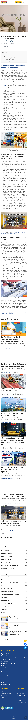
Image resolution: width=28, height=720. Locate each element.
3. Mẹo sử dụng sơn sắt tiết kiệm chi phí (12, 60)
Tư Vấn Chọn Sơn (6, 348)
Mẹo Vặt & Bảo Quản (6, 588)
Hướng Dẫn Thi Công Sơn (7, 577)
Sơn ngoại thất (20, 693)
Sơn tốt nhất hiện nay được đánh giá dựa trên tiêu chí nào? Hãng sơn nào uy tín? (12, 339)
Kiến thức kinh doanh (7, 478)
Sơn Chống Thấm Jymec (7, 591)
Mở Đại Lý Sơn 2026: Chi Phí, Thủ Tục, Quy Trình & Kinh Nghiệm (12, 469)
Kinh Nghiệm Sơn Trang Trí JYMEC (10, 582)
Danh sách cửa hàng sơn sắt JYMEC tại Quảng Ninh (13, 66)
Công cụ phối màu (21, 702)
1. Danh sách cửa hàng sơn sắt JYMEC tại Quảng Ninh (13, 55)
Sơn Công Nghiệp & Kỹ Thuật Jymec (11, 503)
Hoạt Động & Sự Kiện (6, 574)
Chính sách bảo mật (6, 693)
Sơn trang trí (20, 697)
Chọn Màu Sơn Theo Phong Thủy (9, 565)
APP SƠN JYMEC (5, 550)
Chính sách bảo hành (6, 692)
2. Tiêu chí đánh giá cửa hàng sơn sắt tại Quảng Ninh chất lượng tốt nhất (13, 58)
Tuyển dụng (4, 609)
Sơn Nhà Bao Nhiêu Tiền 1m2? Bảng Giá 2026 (18, 632)
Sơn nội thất (20, 692)
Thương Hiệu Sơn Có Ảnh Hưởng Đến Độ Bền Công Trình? (17, 617)
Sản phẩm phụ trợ (21, 701)
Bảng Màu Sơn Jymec (6, 556)
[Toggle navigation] (26, 2)
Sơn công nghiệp (21, 699)
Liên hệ (2, 697)
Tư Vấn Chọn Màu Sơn (6, 603)
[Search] (24, 2)
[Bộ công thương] (9, 708)
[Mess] (25, 644)
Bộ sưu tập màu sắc (6, 562)
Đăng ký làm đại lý (18, 2)
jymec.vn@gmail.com (6, 667)
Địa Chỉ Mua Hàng (6, 422)
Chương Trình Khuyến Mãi (7, 568)
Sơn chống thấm (21, 695)
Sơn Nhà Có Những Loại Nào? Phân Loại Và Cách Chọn (18, 624)
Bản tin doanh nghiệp (7, 41)
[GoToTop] (25, 717)
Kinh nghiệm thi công (6, 585)
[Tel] (25, 641)
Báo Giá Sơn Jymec (6, 559)
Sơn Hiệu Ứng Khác (6, 600)
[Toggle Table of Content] (24, 53)
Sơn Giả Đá (4, 597)
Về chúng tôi (4, 695)
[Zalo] (25, 647)
